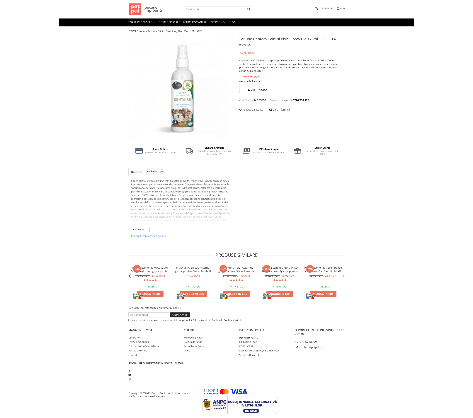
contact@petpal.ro (311, 347)
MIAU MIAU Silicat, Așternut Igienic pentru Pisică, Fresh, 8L (193, 269)
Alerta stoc (259, 90)
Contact (132, 355)
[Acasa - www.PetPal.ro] (146, 9)
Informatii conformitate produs (148, 236)
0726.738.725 (308, 341)
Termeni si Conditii (138, 341)
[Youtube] (129, 375)
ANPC (187, 350)
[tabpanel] (181, 88)
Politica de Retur (193, 341)
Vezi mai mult (140, 229)
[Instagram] (129, 379)
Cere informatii (281, 109)
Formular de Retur (194, 346)
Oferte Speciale (169, 22)
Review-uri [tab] (155, 171)
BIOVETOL (245, 44)
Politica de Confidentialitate (227, 320)
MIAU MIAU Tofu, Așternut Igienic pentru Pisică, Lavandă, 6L (236, 269)
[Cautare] (249, 9)
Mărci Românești (195, 22)
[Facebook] (129, 370)
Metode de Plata (193, 337)
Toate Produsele (140, 22)
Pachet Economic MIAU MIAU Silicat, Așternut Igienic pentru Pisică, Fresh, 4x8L (150, 269)
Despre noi (217, 22)
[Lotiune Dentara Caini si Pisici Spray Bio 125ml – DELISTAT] (181, 88)
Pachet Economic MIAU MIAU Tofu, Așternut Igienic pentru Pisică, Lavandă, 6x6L (280, 269)
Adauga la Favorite (252, 109)
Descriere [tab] (136, 172)
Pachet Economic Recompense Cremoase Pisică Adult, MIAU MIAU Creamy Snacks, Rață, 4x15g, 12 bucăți (323, 269)
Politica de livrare (137, 350)
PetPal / (133, 31)
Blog (232, 22)
